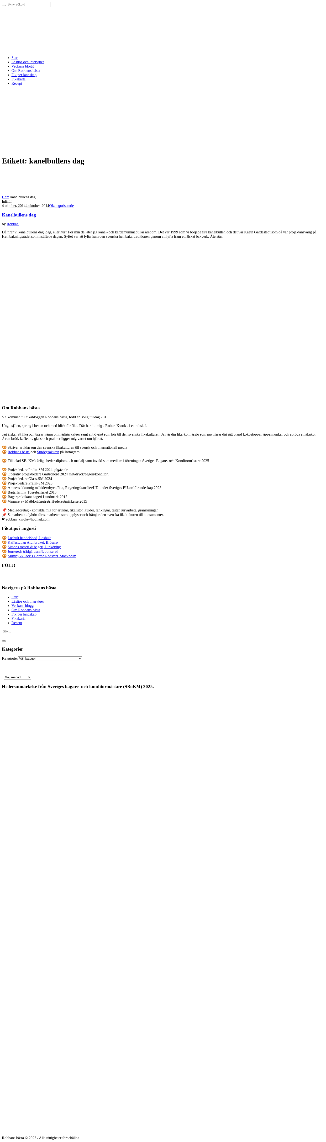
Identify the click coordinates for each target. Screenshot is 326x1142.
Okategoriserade (61, 206)
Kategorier (10, 658)
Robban (13, 224)
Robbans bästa (19, 452)
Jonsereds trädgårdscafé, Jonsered (33, 551)
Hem (5, 197)
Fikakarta (18, 618)
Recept (16, 623)
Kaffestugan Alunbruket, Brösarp (33, 542)
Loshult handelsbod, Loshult (29, 538)
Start (14, 597)
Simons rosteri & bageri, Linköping (34, 547)
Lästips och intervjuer (27, 601)
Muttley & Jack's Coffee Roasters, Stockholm (42, 556)
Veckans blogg (22, 606)
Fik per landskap (24, 614)
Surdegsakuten (48, 452)
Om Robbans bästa (25, 610)
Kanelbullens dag (19, 214)
